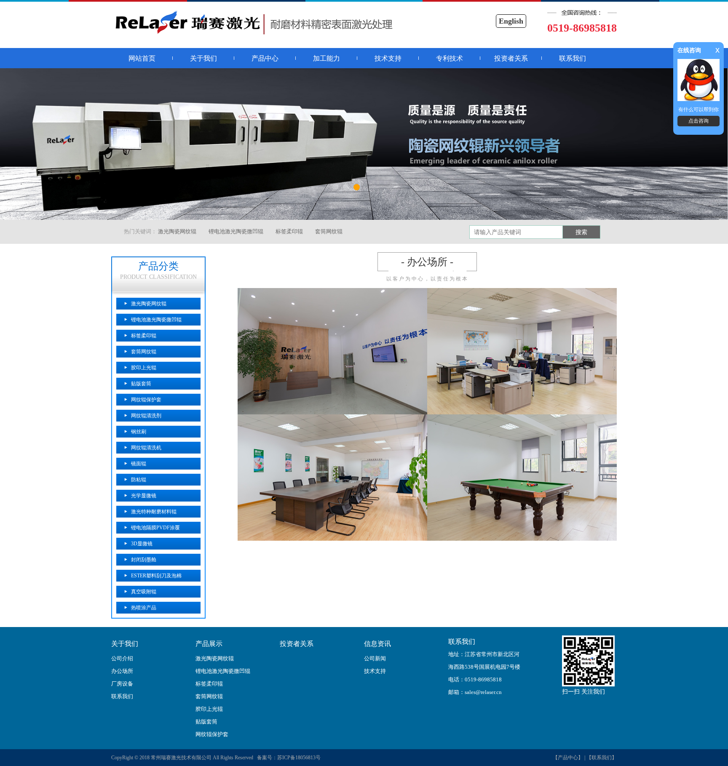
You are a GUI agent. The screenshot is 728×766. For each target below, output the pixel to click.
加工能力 (326, 58)
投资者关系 (511, 58)
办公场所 (122, 671)
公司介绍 (122, 658)
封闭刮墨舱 (143, 560)
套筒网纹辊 (329, 231)
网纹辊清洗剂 (146, 416)
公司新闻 (375, 658)
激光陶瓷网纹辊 (177, 231)
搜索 (581, 232)
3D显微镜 (142, 544)
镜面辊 (138, 464)
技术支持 (388, 58)
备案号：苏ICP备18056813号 (287, 758)
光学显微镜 (143, 496)
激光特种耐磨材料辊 (154, 512)
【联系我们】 (601, 758)
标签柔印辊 (289, 231)
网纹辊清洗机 (146, 448)
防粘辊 (138, 480)
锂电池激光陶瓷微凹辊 (236, 231)
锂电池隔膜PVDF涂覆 (155, 528)
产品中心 (265, 58)
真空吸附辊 (143, 592)
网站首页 (141, 58)
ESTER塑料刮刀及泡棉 (156, 576)
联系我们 (572, 58)
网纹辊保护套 (146, 400)
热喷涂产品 (143, 608)
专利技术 (449, 58)
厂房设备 (122, 684)
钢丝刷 (138, 432)
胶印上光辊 (143, 368)
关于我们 (203, 58)
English (511, 21)
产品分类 (158, 266)
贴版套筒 (141, 384)
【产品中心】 (568, 758)
